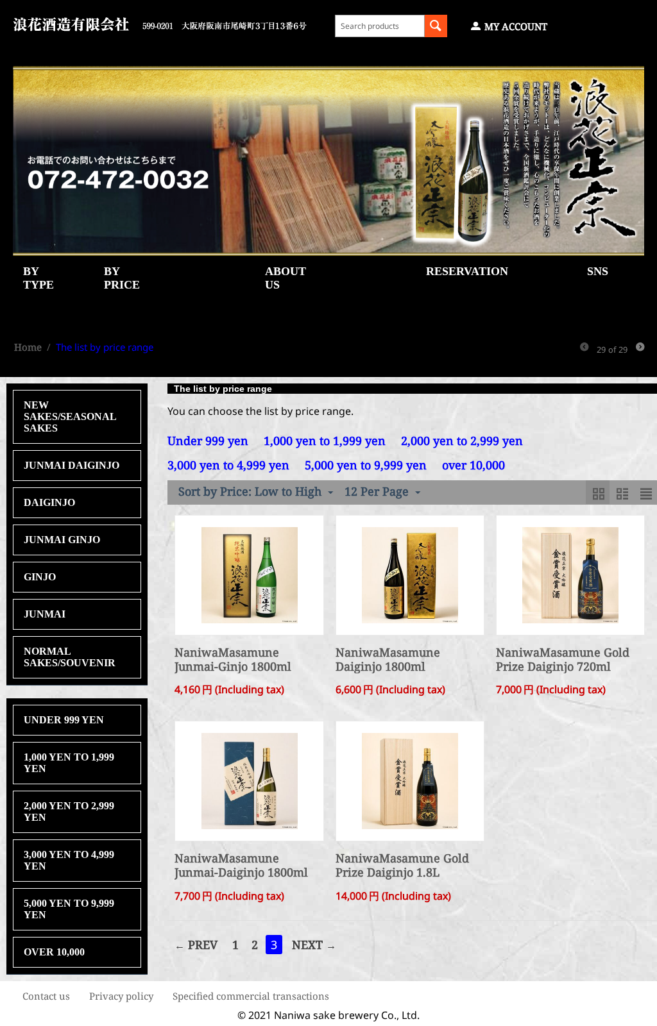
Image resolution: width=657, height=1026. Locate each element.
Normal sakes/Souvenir (69, 657)
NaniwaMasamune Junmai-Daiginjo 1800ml (241, 865)
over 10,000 (54, 951)
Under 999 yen (64, 719)
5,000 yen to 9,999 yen (69, 909)
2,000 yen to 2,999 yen (69, 811)
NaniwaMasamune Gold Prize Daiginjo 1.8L (402, 865)
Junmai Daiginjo (71, 465)
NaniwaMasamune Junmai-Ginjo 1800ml (233, 659)
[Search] (436, 26)
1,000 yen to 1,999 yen (69, 763)
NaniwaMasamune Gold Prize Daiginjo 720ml (562, 659)
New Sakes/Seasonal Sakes (70, 416)
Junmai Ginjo (62, 539)
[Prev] (584, 347)
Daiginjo (49, 502)
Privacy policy (121, 995)
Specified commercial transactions (251, 995)
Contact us (46, 995)
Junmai (44, 614)
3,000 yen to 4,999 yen (69, 860)
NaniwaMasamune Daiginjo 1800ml (388, 659)
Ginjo (40, 576)
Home (28, 347)
